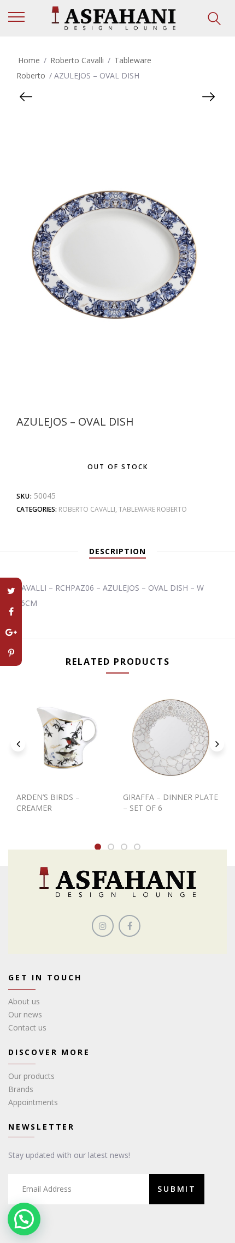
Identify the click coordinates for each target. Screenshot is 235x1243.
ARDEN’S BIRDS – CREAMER (48, 802)
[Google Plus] (11, 632)
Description (117, 551)
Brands (20, 1089)
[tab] (117, 551)
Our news (25, 1014)
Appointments (33, 1102)
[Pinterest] (11, 652)
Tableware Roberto (153, 509)
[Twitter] (11, 590)
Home (29, 60)
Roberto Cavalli (77, 60)
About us (24, 1001)
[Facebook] (11, 611)
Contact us (27, 1027)
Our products (31, 1076)
